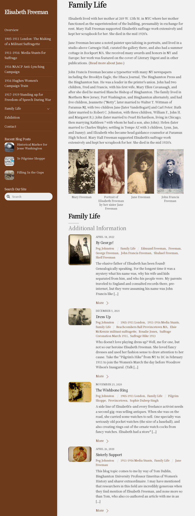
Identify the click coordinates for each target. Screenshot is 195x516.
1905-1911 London (133, 322)
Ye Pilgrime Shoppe (31, 158)
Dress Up (103, 316)
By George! (104, 242)
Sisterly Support (109, 454)
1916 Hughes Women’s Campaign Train (21, 83)
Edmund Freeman (153, 248)
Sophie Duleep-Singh (144, 400)
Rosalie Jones (148, 331)
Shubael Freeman (166, 253)
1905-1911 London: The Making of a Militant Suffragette (28, 41)
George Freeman (107, 253)
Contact (10, 126)
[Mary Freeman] (81, 191)
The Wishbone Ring (112, 389)
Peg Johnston (105, 248)
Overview (11, 30)
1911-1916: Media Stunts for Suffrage (25, 55)
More (100, 303)
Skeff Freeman (105, 257)
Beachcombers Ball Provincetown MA (141, 327)
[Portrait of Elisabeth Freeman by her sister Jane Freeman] (111, 191)
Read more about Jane (106, 63)
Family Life (13, 108)
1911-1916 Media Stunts (163, 322)
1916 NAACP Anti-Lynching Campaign (25, 69)
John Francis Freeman (136, 253)
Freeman (175, 248)
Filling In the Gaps (30, 172)
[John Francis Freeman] (170, 191)
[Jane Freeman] (140, 191)
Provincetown (117, 400)
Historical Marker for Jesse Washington (32, 146)
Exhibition (12, 117)
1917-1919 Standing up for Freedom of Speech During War (28, 97)
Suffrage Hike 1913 (143, 336)
